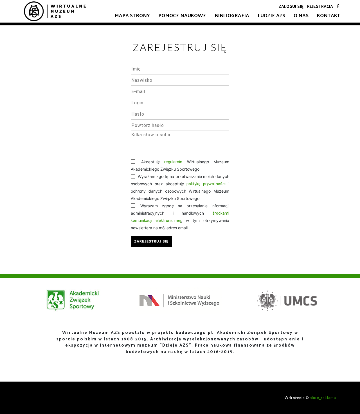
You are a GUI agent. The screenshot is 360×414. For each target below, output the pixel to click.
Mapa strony (132, 15)
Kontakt (328, 15)
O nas (301, 15)
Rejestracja (320, 6)
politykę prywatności (206, 184)
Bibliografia (232, 15)
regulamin (173, 162)
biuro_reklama (323, 397)
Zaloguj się (291, 6)
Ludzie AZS (271, 15)
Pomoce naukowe (182, 15)
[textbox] (180, 68)
